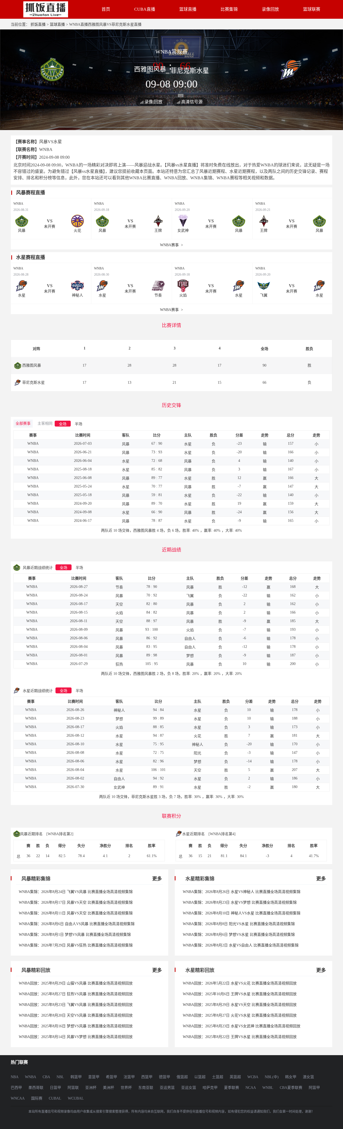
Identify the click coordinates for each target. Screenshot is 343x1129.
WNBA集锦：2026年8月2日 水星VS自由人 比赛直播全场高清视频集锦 (241, 945)
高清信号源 (192, 102)
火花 (77, 231)
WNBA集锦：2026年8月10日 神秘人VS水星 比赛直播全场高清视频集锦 (241, 913)
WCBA (252, 1077)
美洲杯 (108, 1088)
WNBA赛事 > (171, 245)
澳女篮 (308, 1077)
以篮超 (200, 1077)
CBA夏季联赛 (291, 1088)
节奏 (158, 295)
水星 (21, 295)
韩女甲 (290, 1077)
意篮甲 (93, 1077)
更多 (157, 878)
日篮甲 (55, 1088)
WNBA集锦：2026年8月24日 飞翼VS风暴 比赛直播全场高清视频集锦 (76, 892)
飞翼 (263, 295)
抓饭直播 (38, 24)
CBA (46, 1077)
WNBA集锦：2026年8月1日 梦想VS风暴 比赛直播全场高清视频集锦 (75, 935)
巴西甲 (16, 1088)
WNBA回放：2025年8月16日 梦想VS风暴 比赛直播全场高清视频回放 (76, 1026)
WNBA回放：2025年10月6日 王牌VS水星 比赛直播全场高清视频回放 (240, 994)
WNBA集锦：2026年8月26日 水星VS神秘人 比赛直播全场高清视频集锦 (241, 892)
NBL (60, 1077)
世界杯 (126, 1088)
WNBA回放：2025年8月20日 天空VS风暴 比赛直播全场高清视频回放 (76, 1015)
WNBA (18, 204)
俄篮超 (182, 1077)
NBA (14, 1077)
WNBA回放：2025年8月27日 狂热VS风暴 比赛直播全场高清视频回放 (76, 994)
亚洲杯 (90, 1088)
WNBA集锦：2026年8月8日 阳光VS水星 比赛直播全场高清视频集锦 (239, 924)
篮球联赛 (311, 9)
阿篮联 (73, 1088)
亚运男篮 (167, 1088)
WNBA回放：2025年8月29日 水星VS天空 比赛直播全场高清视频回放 (240, 1005)
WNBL (267, 1088)
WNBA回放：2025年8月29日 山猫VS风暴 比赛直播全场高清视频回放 (76, 983)
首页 (106, 9)
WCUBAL (76, 1098)
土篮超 (217, 1077)
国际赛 (36, 1098)
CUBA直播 (144, 9)
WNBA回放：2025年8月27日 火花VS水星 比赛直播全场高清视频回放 (240, 1015)
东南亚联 (145, 1088)
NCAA (250, 1088)
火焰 (183, 295)
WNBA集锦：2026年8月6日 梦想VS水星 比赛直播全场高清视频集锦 (239, 935)
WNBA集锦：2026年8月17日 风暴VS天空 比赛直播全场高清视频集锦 (76, 902)
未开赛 (49, 227)
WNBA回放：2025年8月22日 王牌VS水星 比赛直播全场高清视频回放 (240, 1037)
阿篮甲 (314, 1088)
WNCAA (18, 1098)
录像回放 (270, 9)
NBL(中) (272, 1077)
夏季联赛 (231, 1088)
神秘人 (77, 295)
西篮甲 (146, 1077)
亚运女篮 (188, 1088)
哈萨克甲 (210, 1088)
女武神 (183, 231)
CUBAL (55, 1098)
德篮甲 (164, 1077)
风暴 (21, 231)
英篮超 (235, 1077)
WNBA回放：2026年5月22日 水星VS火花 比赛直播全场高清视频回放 (240, 983)
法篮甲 (129, 1077)
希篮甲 (111, 1077)
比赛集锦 (229, 9)
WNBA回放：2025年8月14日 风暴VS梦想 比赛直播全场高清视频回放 (76, 1037)
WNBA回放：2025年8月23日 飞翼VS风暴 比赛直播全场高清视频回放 (76, 1005)
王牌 (158, 231)
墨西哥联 (35, 1088)
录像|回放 (153, 102)
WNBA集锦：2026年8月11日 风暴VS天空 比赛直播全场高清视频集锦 (76, 913)
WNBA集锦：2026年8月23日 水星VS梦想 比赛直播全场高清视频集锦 (240, 902)
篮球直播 (187, 9)
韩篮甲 (76, 1077)
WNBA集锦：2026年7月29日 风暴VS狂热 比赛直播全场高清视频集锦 (76, 945)
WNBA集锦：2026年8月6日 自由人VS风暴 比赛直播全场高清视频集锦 (77, 924)
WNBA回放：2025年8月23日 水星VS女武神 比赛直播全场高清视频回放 (241, 1026)
